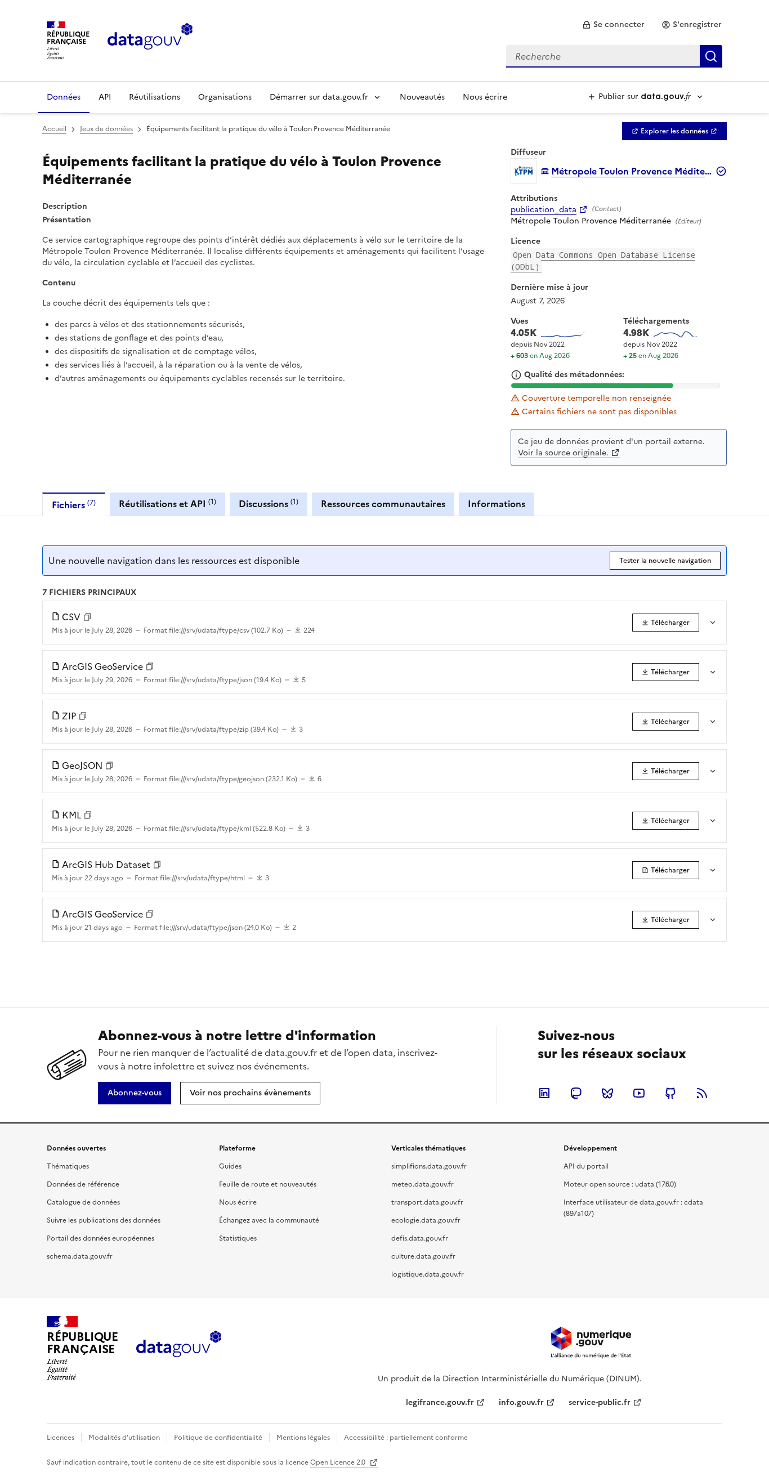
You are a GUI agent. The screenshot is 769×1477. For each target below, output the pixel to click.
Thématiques (68, 1166)
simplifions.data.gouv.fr (429, 1166)
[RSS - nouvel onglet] (702, 1093)
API (105, 97)
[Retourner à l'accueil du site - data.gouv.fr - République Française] (178, 1348)
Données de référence (83, 1184)
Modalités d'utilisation (124, 1438)
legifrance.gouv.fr (440, 1402)
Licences (60, 1438)
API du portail (586, 1166)
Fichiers (74, 505)
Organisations (225, 97)
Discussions (268, 503)
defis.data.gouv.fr (419, 1238)
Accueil (54, 129)
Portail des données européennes (100, 1238)
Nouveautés (422, 97)
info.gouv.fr (521, 1402)
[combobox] (614, 56)
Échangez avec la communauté (269, 1220)
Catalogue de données (83, 1202)
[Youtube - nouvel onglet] (639, 1093)
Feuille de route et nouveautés (267, 1184)
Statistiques (238, 1238)
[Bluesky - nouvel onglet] (607, 1093)
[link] (613, 25)
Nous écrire (485, 97)
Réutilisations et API (167, 503)
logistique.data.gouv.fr (427, 1274)
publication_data (543, 210)
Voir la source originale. (563, 453)
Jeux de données (106, 129)
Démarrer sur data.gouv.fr (319, 97)
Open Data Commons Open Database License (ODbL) (603, 260)
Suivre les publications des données (103, 1220)
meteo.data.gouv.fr (422, 1184)
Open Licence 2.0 (338, 1462)
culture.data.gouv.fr (423, 1256)
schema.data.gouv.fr (80, 1256)
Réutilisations (154, 97)
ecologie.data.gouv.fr (425, 1220)
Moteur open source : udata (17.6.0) (620, 1184)
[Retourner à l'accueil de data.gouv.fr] (150, 39)
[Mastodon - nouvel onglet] (576, 1093)
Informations (496, 504)
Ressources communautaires (383, 504)
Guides (230, 1166)
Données (64, 97)
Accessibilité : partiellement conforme (406, 1438)
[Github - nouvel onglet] (670, 1093)
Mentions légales (303, 1438)
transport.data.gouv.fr (427, 1202)
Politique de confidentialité (218, 1438)
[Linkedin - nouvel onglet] (544, 1093)
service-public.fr (600, 1402)
